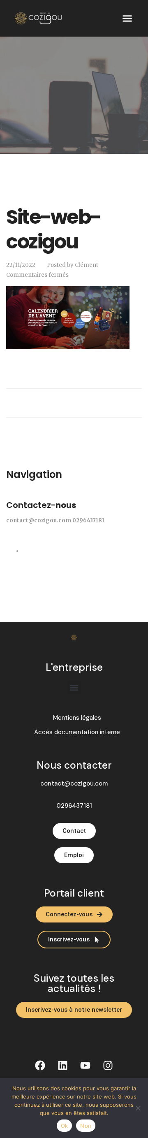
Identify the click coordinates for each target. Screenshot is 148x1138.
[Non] (138, 1108)
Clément (86, 265)
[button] (127, 18)
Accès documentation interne (77, 732)
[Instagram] (108, 1065)
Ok (64, 1125)
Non (85, 1125)
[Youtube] (85, 1065)
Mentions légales (77, 718)
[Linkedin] (63, 1065)
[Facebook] (40, 1065)
